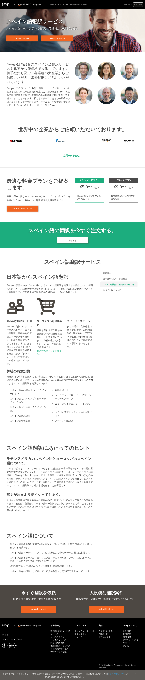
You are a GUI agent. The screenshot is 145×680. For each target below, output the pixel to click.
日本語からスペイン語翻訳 (115, 278)
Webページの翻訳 (58, 651)
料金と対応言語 (75, 5)
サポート (127, 642)
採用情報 (127, 636)
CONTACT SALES (57, 39)
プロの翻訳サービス (59, 648)
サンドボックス (106, 631)
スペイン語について (112, 290)
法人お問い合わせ (106, 609)
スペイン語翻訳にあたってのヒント (119, 284)
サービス (53, 5)
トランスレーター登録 (84, 631)
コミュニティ (81, 634)
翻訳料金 (107, 273)
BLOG (59, 5)
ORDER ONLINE (22, 39)
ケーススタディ (57, 636)
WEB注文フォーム (38, 609)
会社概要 (84, 5)
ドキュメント (105, 636)
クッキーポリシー (116, 674)
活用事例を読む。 (72, 155)
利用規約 (127, 634)
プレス (126, 645)
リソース (79, 636)
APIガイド (103, 634)
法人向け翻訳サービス (60, 631)
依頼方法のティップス (60, 645)
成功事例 (65, 5)
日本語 (138, 5)
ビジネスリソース (58, 639)
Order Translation (22, 209)
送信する (72, 241)
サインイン (128, 5)
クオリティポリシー (132, 639)
